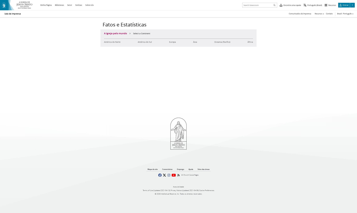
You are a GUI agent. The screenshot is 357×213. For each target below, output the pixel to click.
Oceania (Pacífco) (222, 42)
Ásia (195, 42)
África (250, 42)
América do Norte (112, 42)
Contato (329, 13)
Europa (172, 42)
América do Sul (145, 42)
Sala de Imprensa (12, 14)
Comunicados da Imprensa (300, 13)
